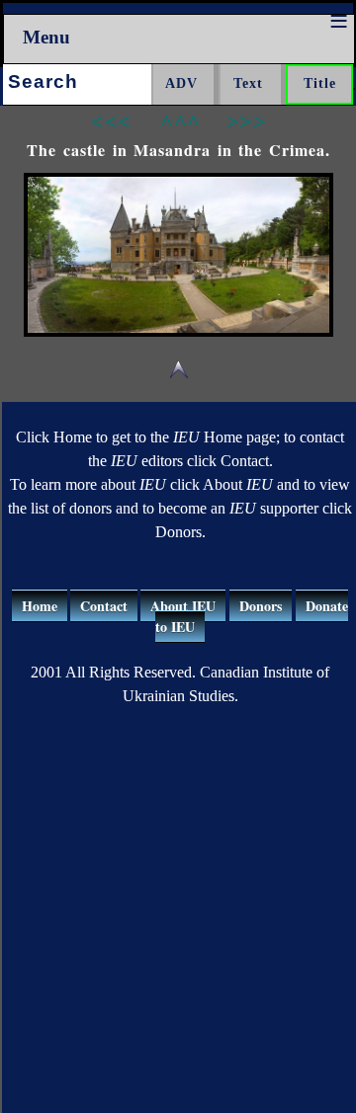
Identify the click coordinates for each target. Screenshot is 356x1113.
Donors (260, 606)
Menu (46, 37)
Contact (104, 606)
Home (39, 606)
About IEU (183, 606)
